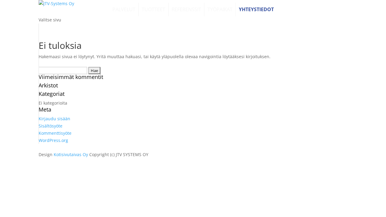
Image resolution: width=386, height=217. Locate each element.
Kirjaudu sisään (54, 118)
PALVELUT (123, 9)
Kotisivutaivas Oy (71, 154)
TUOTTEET (153, 9)
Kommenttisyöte (55, 133)
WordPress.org (53, 140)
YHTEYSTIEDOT (256, 9)
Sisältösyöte (50, 126)
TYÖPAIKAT (220, 9)
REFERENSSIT (186, 9)
